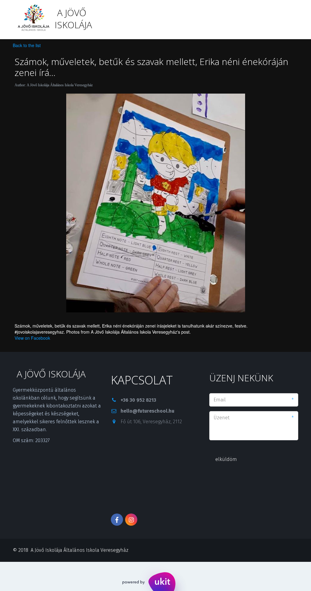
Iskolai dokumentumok (99, 19)
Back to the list (27, 45)
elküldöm (226, 459)
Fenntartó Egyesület (244, 19)
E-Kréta (51, 19)
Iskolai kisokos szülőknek (175, 19)
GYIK (25, 19)
